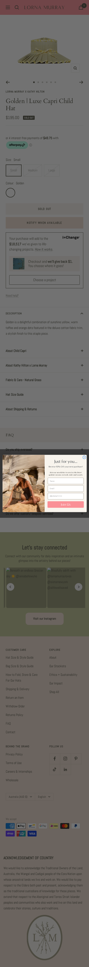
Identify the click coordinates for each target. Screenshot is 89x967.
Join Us (65, 504)
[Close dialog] (84, 457)
